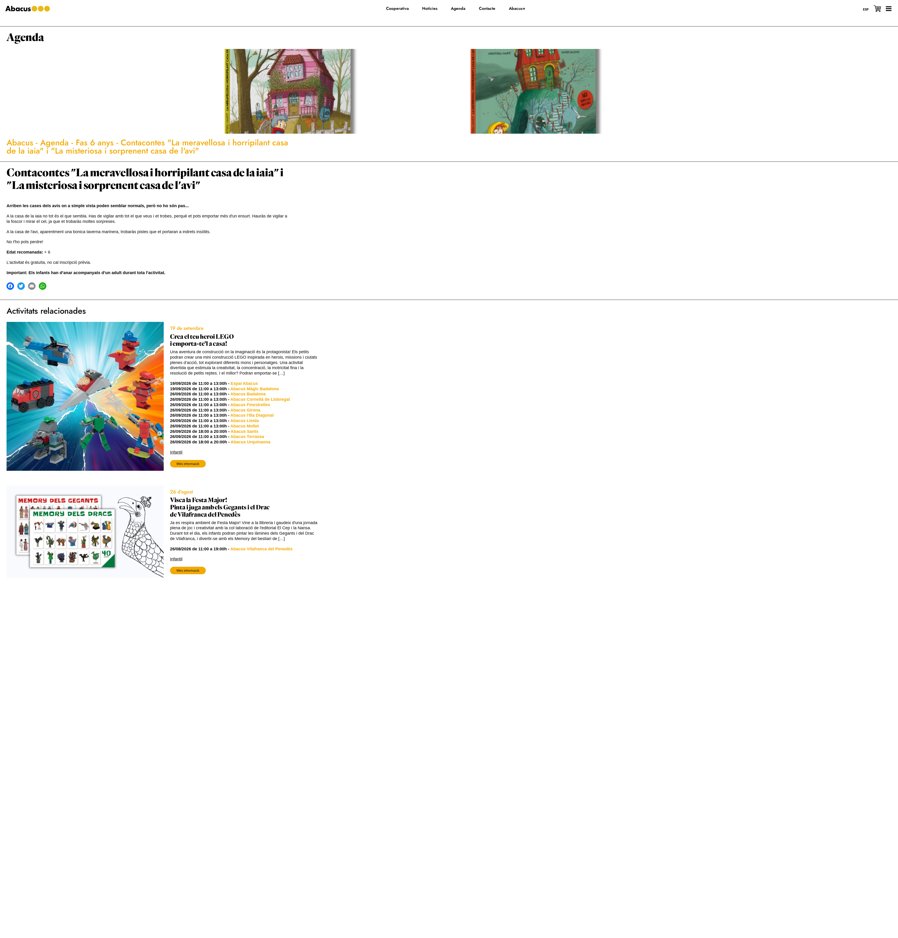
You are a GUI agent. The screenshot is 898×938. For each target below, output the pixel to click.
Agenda (25, 37)
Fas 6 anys (95, 142)
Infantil (176, 452)
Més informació (188, 464)
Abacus (20, 142)
